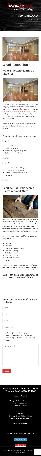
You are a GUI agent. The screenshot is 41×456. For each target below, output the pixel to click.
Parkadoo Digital (20, 452)
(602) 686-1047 (28, 16)
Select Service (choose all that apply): (15, 333)
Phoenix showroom (22, 111)
